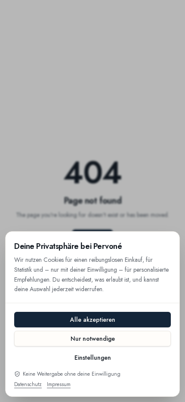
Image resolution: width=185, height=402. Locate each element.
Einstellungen (92, 357)
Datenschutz (28, 384)
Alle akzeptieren (92, 319)
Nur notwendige (93, 338)
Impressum (59, 384)
